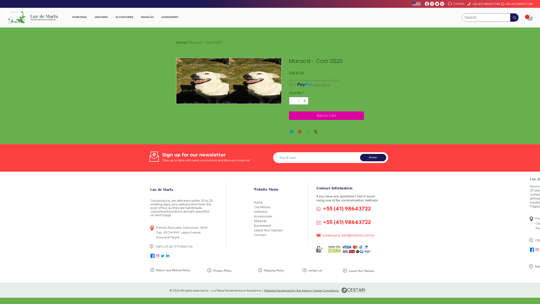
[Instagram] (432, 4)
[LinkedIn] (442, 4)
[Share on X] (315, 131)
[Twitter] (437, 4)
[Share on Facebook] (291, 131)
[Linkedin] (168, 256)
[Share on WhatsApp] (307, 131)
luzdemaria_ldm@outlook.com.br (349, 235)
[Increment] (305, 100)
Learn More (321, 85)
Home (181, 42)
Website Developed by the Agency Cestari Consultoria (301, 290)
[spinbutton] (298, 100)
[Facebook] (427, 4)
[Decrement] (292, 100)
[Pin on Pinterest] (299, 131)
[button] (527, 17)
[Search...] (514, 18)
